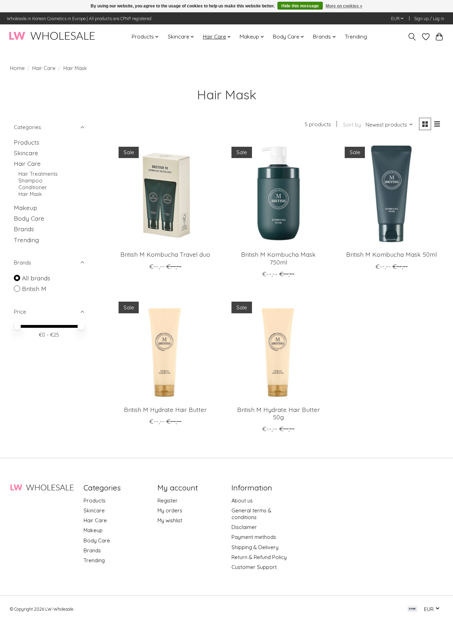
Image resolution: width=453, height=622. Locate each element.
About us (242, 500)
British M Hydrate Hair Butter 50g (278, 413)
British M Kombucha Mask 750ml (278, 258)
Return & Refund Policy (259, 557)
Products (26, 142)
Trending (356, 36)
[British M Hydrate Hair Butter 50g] (278, 348)
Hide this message (300, 6)
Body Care (29, 218)
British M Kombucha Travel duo (165, 254)
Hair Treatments (38, 173)
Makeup (25, 207)
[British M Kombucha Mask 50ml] (391, 193)
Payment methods (253, 537)
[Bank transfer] (412, 609)
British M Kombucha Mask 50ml (391, 254)
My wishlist (169, 520)
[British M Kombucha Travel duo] (165, 193)
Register (167, 500)
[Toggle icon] (412, 36)
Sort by (352, 124)
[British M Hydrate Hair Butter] (165, 348)
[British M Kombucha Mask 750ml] (278, 193)
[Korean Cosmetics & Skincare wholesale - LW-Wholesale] (51, 36)
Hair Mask (30, 194)
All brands (36, 278)
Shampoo (30, 180)
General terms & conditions (251, 514)
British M (34, 288)
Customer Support (254, 567)
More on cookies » (344, 6)
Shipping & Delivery (255, 547)
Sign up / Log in (429, 18)
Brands (24, 229)
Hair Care (44, 68)
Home (17, 68)
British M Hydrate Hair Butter (165, 409)
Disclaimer (244, 527)
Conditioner (32, 187)
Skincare (26, 153)
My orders (169, 510)
